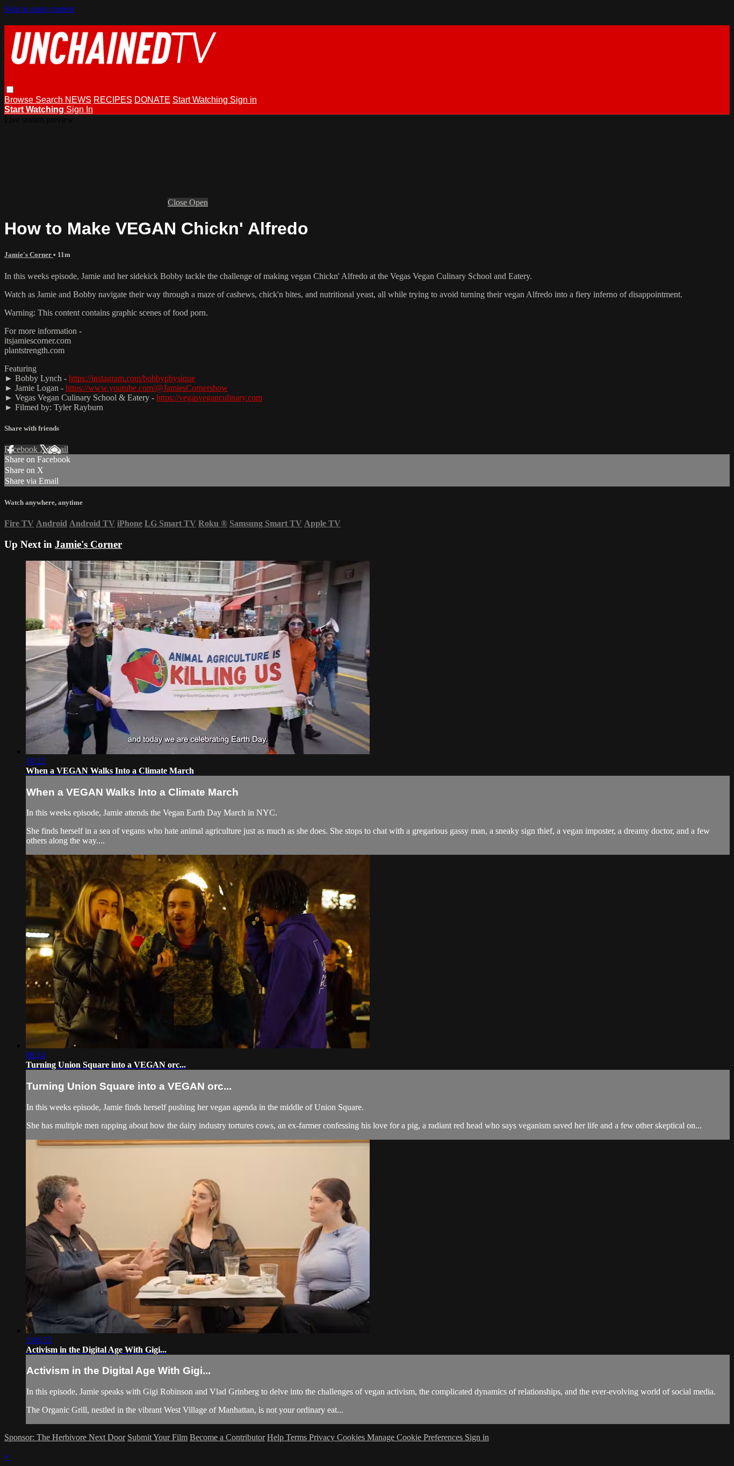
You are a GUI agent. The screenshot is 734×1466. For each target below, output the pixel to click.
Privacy (323, 1437)
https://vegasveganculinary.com (209, 397)
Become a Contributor (227, 1437)
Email (58, 449)
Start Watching (201, 99)
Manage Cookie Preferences (416, 1437)
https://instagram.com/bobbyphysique (132, 378)
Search (50, 99)
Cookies (352, 1437)
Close (178, 202)
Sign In (79, 109)
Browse (19, 99)
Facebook (22, 449)
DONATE (152, 99)
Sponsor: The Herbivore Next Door (64, 1437)
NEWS (78, 99)
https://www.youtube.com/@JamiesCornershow (147, 387)
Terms (297, 1437)
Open (198, 202)
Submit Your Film (157, 1437)
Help (276, 1437)
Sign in (243, 99)
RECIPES (112, 99)
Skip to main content (39, 8)
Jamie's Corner (28, 255)
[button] (9, 89)
